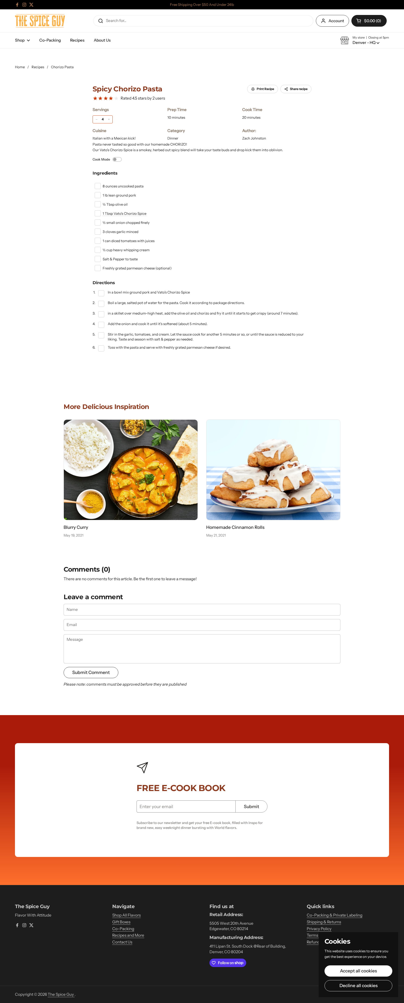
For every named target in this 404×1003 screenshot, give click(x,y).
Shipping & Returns (324, 922)
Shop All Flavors (126, 915)
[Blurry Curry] (131, 469)
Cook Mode (101, 159)
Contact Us (122, 942)
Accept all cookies (358, 971)
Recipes (38, 67)
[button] (369, 21)
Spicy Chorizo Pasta (127, 89)
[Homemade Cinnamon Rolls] (273, 469)
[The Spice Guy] (40, 21)
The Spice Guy (61, 994)
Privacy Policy (319, 928)
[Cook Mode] (117, 159)
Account (336, 20)
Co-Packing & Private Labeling (334, 915)
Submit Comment (91, 672)
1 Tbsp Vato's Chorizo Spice (124, 213)
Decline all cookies (358, 985)
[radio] (95, 98)
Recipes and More (128, 935)
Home (20, 67)
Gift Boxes (121, 922)
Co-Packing (123, 928)
